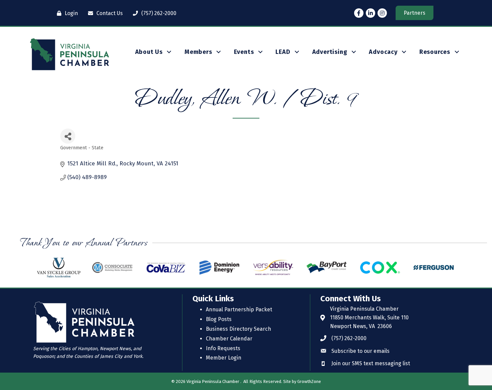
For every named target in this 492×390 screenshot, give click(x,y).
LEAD (282, 52)
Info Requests (223, 348)
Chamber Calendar (229, 338)
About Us (149, 52)
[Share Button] (67, 136)
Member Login (223, 358)
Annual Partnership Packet (239, 309)
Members (198, 52)
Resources (434, 52)
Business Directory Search (238, 329)
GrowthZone (309, 381)
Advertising (329, 52)
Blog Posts (219, 319)
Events (244, 52)
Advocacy (383, 52)
